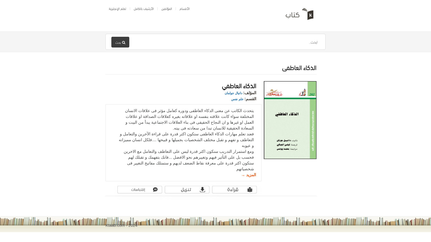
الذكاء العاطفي (239, 85)
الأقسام (185, 8)
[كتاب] (296, 16)
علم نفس (237, 99)
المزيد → (248, 175)
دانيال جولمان (233, 93)
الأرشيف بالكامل (144, 8)
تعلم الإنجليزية (117, 8)
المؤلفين (166, 8)
